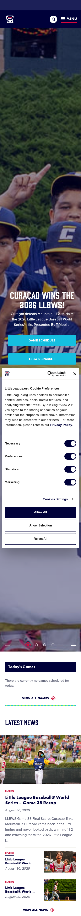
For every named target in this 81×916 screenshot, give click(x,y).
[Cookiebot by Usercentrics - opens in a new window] (49, 373)
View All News (35, 910)
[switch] (70, 456)
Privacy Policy (61, 425)
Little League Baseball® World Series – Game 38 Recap (37, 800)
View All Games (35, 698)
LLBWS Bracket (42, 359)
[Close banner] (74, 373)
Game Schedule (42, 340)
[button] (75, 645)
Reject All (40, 538)
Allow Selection (40, 525)
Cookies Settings (55, 499)
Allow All (40, 512)
